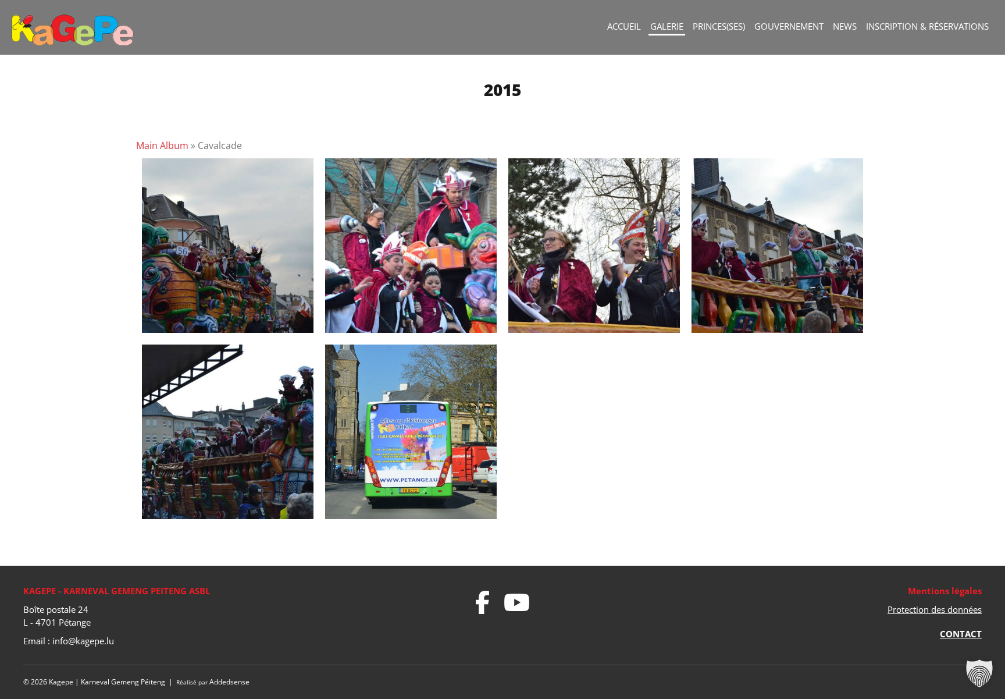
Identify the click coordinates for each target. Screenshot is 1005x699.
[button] (979, 673)
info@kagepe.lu (83, 641)
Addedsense (229, 682)
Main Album (162, 145)
